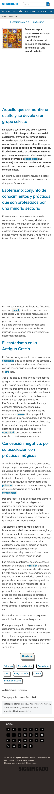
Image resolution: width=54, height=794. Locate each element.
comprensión (9, 492)
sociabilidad (31, 158)
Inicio (4, 16)
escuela (16, 309)
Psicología (30, 11)
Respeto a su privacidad (14, 763)
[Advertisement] (27, 79)
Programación (21, 673)
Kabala (37, 673)
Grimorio (8, 666)
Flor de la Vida (25, 666)
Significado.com (10, 4)
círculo (20, 414)
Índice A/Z (5, 11)
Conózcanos (31, 763)
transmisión (8, 432)
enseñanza (8, 360)
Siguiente (27, 656)
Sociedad (13, 16)
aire (7, 371)
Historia (42, 11)
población (7, 485)
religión (33, 565)
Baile (6, 673)
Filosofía (17, 11)
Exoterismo (43, 666)
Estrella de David (12, 680)
